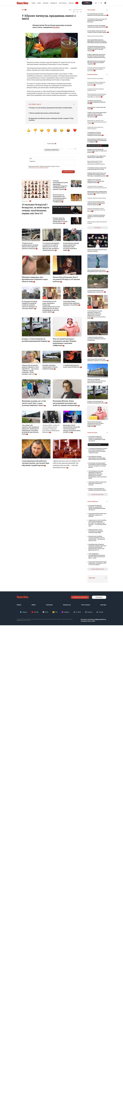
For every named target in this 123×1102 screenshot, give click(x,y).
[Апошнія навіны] (107, 74)
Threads (101, 612)
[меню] (105, 3)
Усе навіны (98, 227)
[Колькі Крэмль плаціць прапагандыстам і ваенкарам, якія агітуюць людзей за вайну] (72, 240)
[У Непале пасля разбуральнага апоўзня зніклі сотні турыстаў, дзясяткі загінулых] (31, 240)
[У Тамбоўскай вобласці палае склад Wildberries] (72, 363)
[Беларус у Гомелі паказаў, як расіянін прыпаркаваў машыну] (36, 331)
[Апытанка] (105, 578)
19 (79, 305)
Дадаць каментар (68, 171)
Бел (96, 3)
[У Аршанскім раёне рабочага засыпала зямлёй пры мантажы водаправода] (97, 331)
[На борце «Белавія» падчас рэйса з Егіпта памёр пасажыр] (51, 363)
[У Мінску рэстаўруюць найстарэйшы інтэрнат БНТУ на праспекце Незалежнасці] (97, 373)
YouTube (36, 612)
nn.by (70, 9)
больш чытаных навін (98, 494)
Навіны (34, 3)
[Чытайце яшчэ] (74, 104)
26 (67, 467)
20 (78, 405)
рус (101, 3)
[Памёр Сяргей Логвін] (67, 209)
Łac (77, 11)
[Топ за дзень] (107, 10)
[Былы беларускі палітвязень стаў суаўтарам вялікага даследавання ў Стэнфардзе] (67, 198)
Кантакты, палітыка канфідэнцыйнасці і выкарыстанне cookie (93, 620)
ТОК (56, 612)
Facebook (89, 612)
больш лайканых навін (97, 569)
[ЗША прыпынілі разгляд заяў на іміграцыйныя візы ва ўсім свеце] (97, 263)
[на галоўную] (22, 3)
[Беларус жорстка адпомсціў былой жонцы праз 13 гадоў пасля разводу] (67, 220)
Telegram (24, 612)
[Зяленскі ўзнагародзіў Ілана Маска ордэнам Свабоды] (97, 243)
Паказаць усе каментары (51, 149)
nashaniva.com (20, 620)
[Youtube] (77, 3)
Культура (71, 3)
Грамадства (53, 3)
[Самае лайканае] (107, 501)
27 (55, 250)
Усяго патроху (63, 3)
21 (35, 308)
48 (50, 432)
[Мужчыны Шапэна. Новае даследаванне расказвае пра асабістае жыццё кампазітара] (67, 392)
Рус (81, 11)
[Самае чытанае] (107, 432)
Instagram (66, 612)
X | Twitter (78, 612)
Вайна (39, 3)
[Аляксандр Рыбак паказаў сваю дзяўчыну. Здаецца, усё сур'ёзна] (72, 300)
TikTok (46, 612)
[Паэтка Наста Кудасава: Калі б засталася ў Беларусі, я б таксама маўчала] (67, 269)
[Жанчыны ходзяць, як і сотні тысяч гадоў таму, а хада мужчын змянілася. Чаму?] (36, 392)
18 (48, 341)
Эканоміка (45, 3)
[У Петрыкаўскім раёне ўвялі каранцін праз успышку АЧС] (97, 284)
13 (25, 9)
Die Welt (56, 27)
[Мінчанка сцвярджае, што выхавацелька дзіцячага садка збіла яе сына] (36, 269)
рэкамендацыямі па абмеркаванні (38, 167)
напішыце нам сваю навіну (80, 597)
